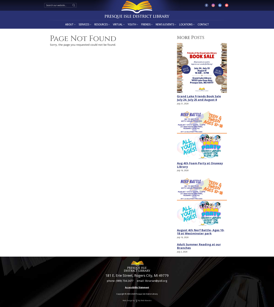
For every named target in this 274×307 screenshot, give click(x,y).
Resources (101, 24)
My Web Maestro (145, 300)
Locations (186, 24)
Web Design (127, 300)
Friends (146, 24)
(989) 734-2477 (124, 280)
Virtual (118, 24)
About (69, 24)
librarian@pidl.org (156, 280)
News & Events (165, 24)
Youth (132, 24)
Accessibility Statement (137, 287)
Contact (203, 24)
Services (84, 24)
